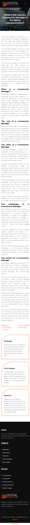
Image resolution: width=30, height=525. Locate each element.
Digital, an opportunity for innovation (7, 328)
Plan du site (15, 524)
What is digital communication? (22, 326)
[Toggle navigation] (25, 4)
